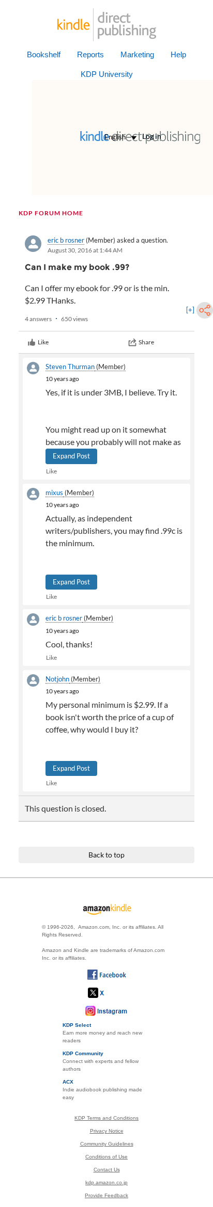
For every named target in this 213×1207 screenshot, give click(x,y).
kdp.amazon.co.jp (106, 1182)
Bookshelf (43, 54)
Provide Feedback (106, 1195)
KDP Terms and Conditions (106, 1118)
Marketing (137, 54)
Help (178, 54)
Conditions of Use (106, 1157)
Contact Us (107, 1169)
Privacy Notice (107, 1131)
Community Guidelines (106, 1144)
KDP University (107, 74)
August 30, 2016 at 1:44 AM (85, 250)
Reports (90, 54)
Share (146, 342)
